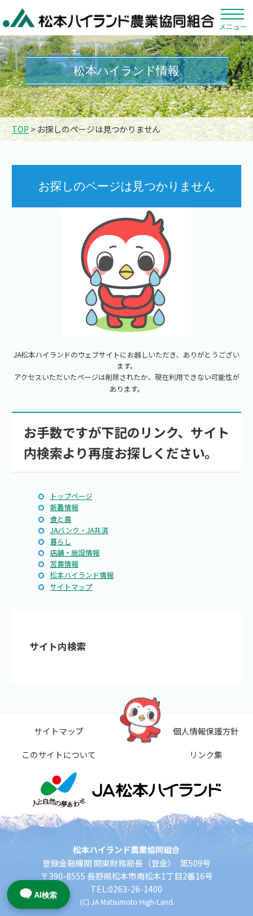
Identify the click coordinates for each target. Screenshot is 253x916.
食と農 (60, 519)
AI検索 (45, 895)
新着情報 (64, 507)
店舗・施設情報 (74, 552)
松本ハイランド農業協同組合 (109, 17)
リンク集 (205, 754)
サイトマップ (71, 586)
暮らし (60, 541)
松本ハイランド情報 (82, 575)
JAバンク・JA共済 (79, 530)
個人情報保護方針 (206, 731)
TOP (20, 129)
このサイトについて (59, 754)
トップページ (71, 496)
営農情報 (64, 563)
